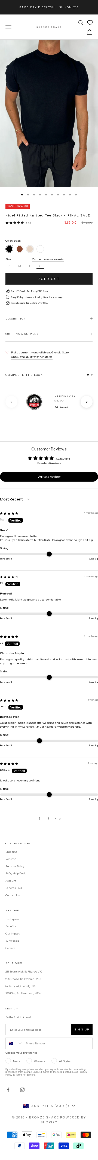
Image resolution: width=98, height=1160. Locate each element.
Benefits (10, 926)
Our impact (12, 933)
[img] (9, 513)
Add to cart (61, 407)
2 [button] (48, 818)
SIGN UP (82, 1029)
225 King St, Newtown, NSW (23, 993)
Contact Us (12, 895)
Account (10, 881)
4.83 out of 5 (63, 459)
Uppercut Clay (64, 395)
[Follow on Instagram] (22, 1089)
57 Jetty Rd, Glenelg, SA (20, 986)
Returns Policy (14, 866)
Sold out (49, 279)
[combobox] (14, 1043)
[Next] (87, 402)
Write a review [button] (49, 476)
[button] (55, 818)
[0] (90, 23)
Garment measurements (48, 259)
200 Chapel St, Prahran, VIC (23, 979)
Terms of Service (25, 1074)
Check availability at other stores (32, 357)
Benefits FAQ (13, 888)
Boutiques (12, 919)
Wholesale (12, 940)
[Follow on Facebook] (8, 1089)
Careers (10, 948)
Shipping (11, 852)
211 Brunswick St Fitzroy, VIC (23, 971)
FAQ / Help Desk (15, 873)
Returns (10, 859)
